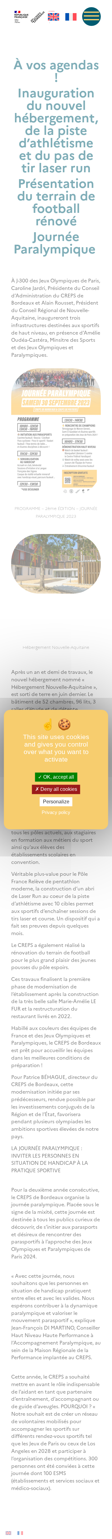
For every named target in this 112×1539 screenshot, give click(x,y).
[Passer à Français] (71, 17)
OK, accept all (58, 777)
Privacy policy (56, 812)
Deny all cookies (58, 789)
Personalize (56, 801)
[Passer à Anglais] (53, 17)
